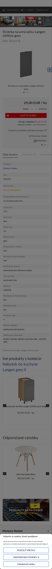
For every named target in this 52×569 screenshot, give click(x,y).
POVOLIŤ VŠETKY (26, 550)
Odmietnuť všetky (26, 564)
